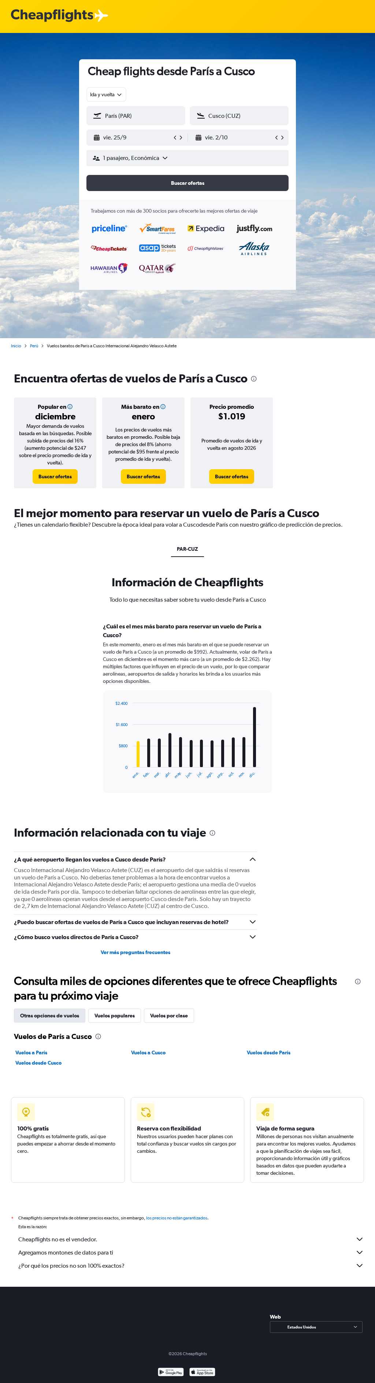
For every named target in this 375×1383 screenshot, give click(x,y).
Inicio (16, 345)
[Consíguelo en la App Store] (202, 1373)
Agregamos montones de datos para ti (65, 1252)
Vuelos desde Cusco (38, 1063)
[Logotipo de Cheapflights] (52, 15)
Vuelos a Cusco (148, 1052)
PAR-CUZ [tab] (187, 549)
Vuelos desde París (268, 1052)
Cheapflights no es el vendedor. (57, 1239)
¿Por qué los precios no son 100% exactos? (71, 1265)
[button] (132, 137)
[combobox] (106, 94)
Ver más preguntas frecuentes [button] (135, 952)
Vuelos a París (31, 1052)
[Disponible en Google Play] (171, 1373)
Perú (34, 345)
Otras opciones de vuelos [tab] (49, 1015)
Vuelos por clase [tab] (169, 1015)
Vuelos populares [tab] (114, 1015)
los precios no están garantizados (176, 1218)
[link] (55, 476)
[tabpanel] (187, 715)
